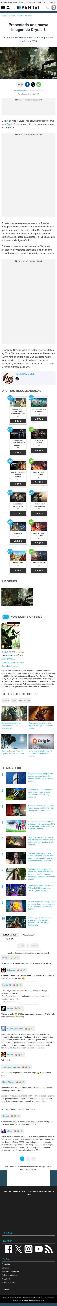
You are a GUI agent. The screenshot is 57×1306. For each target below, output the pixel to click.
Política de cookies (8, 1282)
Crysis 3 (10, 124)
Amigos (9, 939)
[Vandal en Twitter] (18, 1249)
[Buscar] (48, 7)
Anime (21, 2)
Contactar (5, 1268)
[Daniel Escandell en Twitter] (17, 378)
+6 (19, 985)
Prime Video (12, 2)
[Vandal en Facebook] (8, 1249)
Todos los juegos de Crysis (12, 662)
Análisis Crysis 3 (8, 658)
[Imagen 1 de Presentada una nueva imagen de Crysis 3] (17, 597)
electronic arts (24, 700)
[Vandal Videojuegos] (28, 7)
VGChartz (5, 1290)
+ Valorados (28, 935)
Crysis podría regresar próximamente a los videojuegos (10, 725)
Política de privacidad (9, 1275)
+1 (21, 1008)
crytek (14, 700)
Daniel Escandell (21, 91)
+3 (20, 1131)
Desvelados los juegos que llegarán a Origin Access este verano (40, 725)
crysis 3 (6, 700)
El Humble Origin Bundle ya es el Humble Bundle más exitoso (40, 753)
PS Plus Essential (49, 2)
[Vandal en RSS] (48, 1249)
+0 (17, 958)
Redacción (6, 1264)
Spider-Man (37, 2)
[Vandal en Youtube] (38, 1249)
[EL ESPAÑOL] (54, 7)
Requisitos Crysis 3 (9, 666)
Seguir (5, 617)
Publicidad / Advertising (10, 1271)
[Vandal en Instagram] (28, 1249)
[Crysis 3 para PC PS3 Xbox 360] (10, 635)
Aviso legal (6, 1279)
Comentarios (9, 935)
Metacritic (28, 2)
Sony (5, 2)
